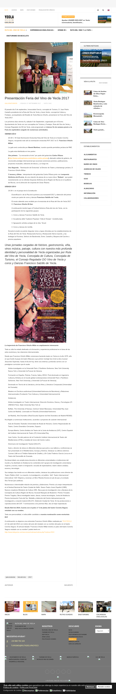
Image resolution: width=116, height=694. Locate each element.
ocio (86, 179)
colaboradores (91, 198)
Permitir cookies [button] (104, 687)
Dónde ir (61, 30)
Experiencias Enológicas (41, 30)
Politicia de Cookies (49, 639)
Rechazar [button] (90, 687)
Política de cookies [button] (10, 687)
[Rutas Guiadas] (67, 606)
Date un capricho (75, 644)
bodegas (88, 183)
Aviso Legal (46, 636)
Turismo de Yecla (48, 632)
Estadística (57, 691)
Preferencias (43, 691)
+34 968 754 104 (18, 641)
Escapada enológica (76, 636)
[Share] (97, 10)
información (89, 193)
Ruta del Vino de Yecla (15, 30)
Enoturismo (31, 10)
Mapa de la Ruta (74, 641)
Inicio (7, 614)
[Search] (103, 10)
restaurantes (90, 159)
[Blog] (30, 606)
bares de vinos (90, 164)
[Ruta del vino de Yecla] (9, 19)
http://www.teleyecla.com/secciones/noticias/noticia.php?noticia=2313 (29, 532)
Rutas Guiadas (66, 614)
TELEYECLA (66, 521)
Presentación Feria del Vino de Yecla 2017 (37, 98)
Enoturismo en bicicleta (18, 36)
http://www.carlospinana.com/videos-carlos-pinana (28, 158)
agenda (14, 10)
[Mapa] (48, 606)
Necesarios (29, 691)
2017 (30, 577)
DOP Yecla (45, 634)
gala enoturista (10, 577)
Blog (6, 10)
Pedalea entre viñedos (47, 10)
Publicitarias (70, 691)
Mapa (43, 614)
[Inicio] (12, 606)
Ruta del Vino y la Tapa (80, 30)
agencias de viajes (92, 169)
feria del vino (22, 577)
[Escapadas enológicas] (104, 606)
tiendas (87, 174)
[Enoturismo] (85, 606)
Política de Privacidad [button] (28, 687)
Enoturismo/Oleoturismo (78, 634)
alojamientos (90, 154)
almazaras (89, 188)
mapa (21, 10)
